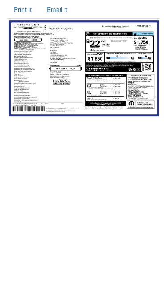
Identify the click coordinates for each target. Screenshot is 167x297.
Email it (57, 9)
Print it (23, 9)
